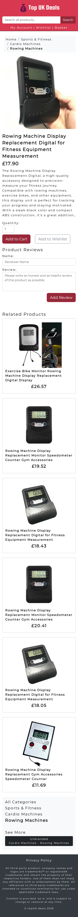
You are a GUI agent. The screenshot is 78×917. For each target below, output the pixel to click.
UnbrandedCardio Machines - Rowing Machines (39, 841)
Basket (61, 27)
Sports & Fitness (23, 808)
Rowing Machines (26, 820)
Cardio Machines (24, 814)
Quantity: (11, 223)
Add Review (61, 297)
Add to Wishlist (52, 239)
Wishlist (43, 27)
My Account (21, 27)
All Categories (20, 802)
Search (68, 20)
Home (11, 39)
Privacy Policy (39, 860)
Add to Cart (16, 239)
